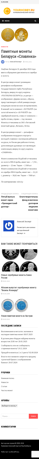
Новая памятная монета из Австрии (16, 316)
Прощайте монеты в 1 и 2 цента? (15, 352)
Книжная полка (7, 378)
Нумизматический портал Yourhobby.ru (16, 446)
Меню (7, 21)
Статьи (4, 386)
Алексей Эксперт (16, 62)
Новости (4, 47)
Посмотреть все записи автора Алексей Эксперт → (26, 230)
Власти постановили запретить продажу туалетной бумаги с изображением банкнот (18, 359)
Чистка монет (7, 390)
